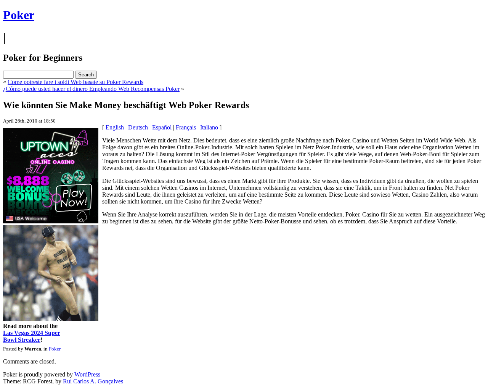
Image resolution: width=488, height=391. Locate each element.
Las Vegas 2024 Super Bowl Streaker (31, 336)
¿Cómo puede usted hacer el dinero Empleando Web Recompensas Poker (91, 89)
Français (186, 127)
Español (162, 127)
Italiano (209, 127)
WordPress (87, 374)
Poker (18, 15)
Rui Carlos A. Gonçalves (93, 381)
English (115, 127)
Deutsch (138, 127)
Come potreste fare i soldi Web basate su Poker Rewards (75, 82)
